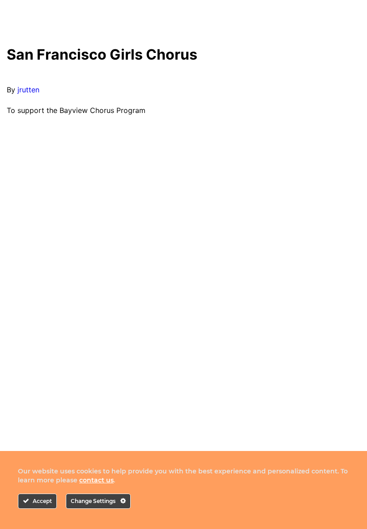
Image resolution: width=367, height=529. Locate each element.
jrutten (28, 89)
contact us (96, 480)
